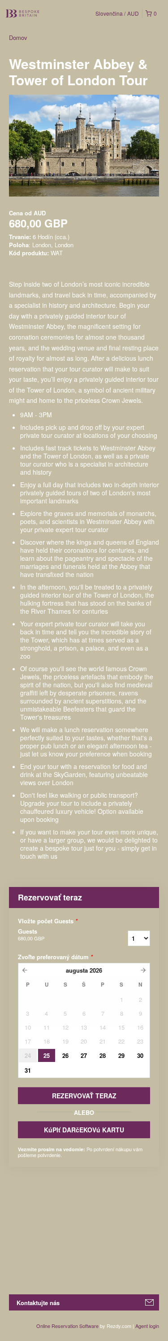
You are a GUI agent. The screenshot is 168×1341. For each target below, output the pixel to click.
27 (84, 1055)
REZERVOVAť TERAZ (84, 1095)
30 (140, 1055)
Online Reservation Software (67, 1325)
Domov (18, 37)
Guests (31, 934)
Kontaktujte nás (38, 1302)
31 (28, 1070)
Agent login (147, 1325)
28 (102, 1055)
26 (65, 1055)
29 (121, 1055)
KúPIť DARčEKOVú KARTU (84, 1129)
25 (46, 1055)
